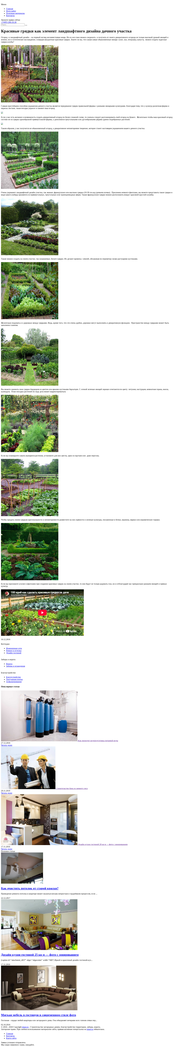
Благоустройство (13, 677)
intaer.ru (25, 1027)
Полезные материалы (15, 13)
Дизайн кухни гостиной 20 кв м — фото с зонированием (103, 844)
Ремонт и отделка (13, 651)
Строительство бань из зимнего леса (72, 788)
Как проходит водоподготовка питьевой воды (98, 741)
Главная (9, 9)
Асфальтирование (14, 682)
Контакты (10, 15)
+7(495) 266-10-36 (8, 22)
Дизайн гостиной (13, 653)
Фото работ (11, 11)
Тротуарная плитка (14, 679)
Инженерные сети (14, 648)
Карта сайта (11, 1038)
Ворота (9, 664)
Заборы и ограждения (15, 666)
